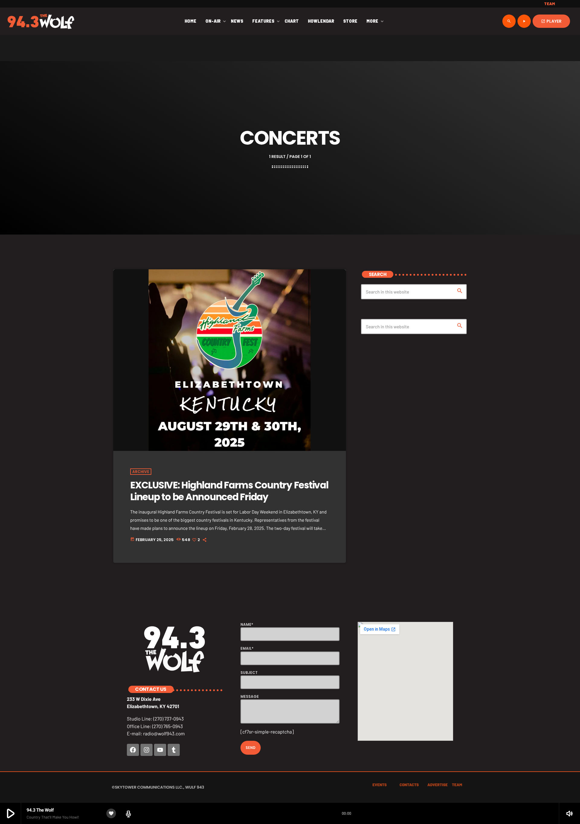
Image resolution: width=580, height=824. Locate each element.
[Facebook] (133, 750)
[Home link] (41, 21)
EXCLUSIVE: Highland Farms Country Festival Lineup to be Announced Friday (229, 491)
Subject (249, 672)
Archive (140, 471)
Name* (246, 624)
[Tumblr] (174, 750)
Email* (246, 648)
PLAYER (551, 21)
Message (249, 696)
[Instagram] (146, 750)
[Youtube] (160, 750)
